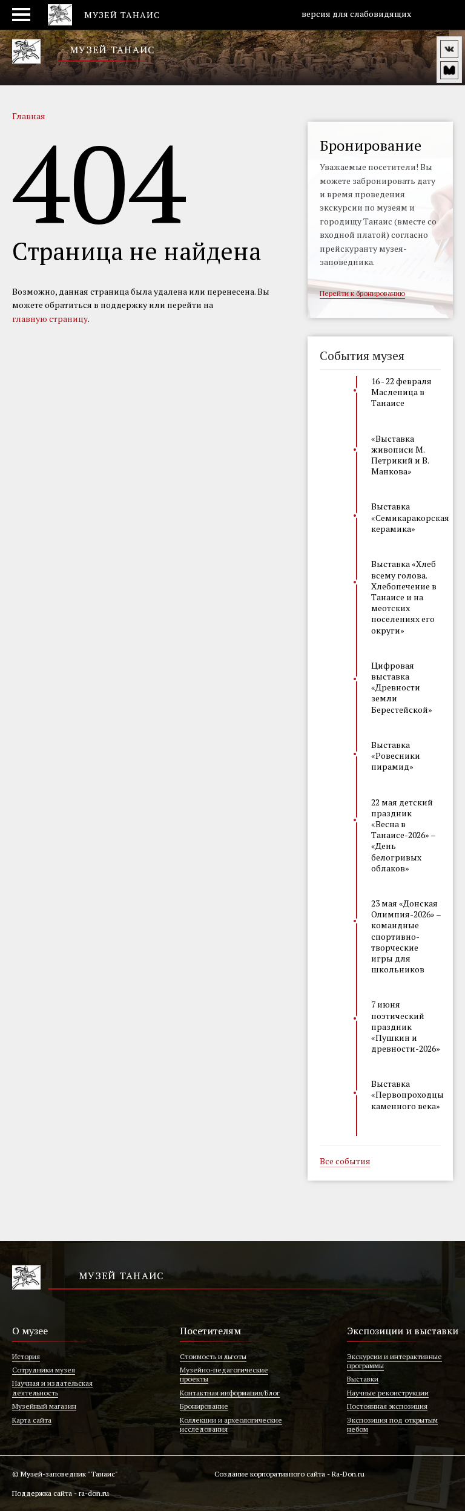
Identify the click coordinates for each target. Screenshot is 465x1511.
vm (449, 70)
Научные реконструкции (388, 1392)
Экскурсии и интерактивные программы (394, 1361)
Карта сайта (31, 1419)
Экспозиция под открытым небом (392, 1424)
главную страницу (50, 318)
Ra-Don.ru (348, 1473)
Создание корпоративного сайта (269, 1473)
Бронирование (204, 1406)
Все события (345, 1162)
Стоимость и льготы (213, 1356)
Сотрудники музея (43, 1369)
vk (449, 49)
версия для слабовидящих (355, 13)
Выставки (362, 1378)
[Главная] (26, 51)
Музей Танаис (112, 49)
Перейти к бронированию (362, 294)
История (26, 1356)
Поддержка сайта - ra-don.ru (60, 1493)
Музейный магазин (44, 1406)
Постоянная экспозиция (387, 1406)
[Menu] (25, 15)
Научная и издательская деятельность (52, 1387)
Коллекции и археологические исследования (231, 1424)
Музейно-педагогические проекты (224, 1374)
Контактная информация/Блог (230, 1392)
